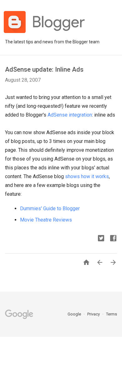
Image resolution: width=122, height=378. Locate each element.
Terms (111, 314)
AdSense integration (70, 115)
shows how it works (87, 176)
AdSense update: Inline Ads (44, 69)
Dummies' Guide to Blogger (50, 208)
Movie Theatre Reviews (46, 220)
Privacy (94, 314)
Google (75, 314)
